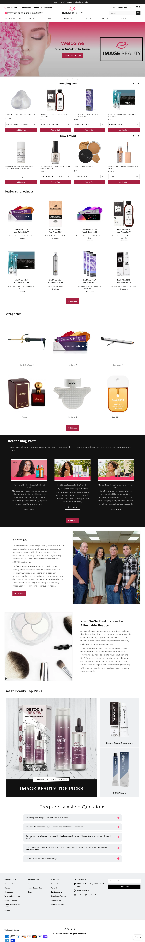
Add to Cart (21, 130)
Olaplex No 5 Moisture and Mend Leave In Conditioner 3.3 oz (19, 167)
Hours (30, 892)
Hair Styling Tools (26, 365)
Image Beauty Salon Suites (12, 905)
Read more (19, 594)
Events (7, 911)
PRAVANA (118, 793)
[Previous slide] (67, 79)
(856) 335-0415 (12, 7)
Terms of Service (57, 904)
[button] (13, 19)
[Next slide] (77, 79)
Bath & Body (116, 417)
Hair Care (71, 365)
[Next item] (138, 84)
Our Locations (25, 7)
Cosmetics (117, 365)
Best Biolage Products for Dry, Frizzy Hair (72, 485)
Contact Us (37, 7)
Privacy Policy (56, 884)
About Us (31, 884)
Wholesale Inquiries (12, 896)
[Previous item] (133, 84)
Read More (29, 509)
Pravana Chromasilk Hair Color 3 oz (20, 114)
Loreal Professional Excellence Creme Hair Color (87, 115)
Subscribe (124, 886)
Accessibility (56, 900)
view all (72, 301)
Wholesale (48, 7)
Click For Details (72, 56)
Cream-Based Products (118, 743)
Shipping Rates (10, 884)
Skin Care (71, 417)
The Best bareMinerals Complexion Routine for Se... (116, 486)
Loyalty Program (11, 900)
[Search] (138, 13)
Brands (7, 888)
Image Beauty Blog (35, 888)
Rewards (54, 888)
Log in (112, 7)
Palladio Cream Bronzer (84, 166)
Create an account (125, 7)
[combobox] (122, 13)
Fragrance (25, 417)
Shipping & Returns (58, 896)
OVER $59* (25, 13)
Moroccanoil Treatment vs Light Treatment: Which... (29, 486)
